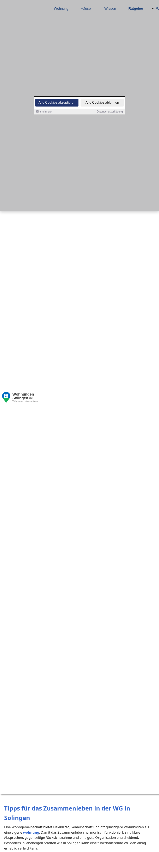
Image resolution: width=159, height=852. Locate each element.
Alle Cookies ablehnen (102, 102)
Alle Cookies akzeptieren (57, 102)
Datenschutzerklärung (110, 111)
